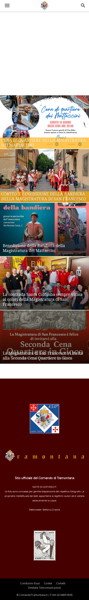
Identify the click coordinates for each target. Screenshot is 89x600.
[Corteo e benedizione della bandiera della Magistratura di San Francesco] (44, 175)
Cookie (48, 583)
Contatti (60, 583)
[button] (7, 5)
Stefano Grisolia (51, 509)
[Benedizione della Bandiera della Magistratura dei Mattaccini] (44, 229)
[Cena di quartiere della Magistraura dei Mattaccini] (44, 122)
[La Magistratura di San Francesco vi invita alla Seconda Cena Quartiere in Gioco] (44, 337)
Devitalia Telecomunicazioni (44, 587)
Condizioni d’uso (30, 583)
